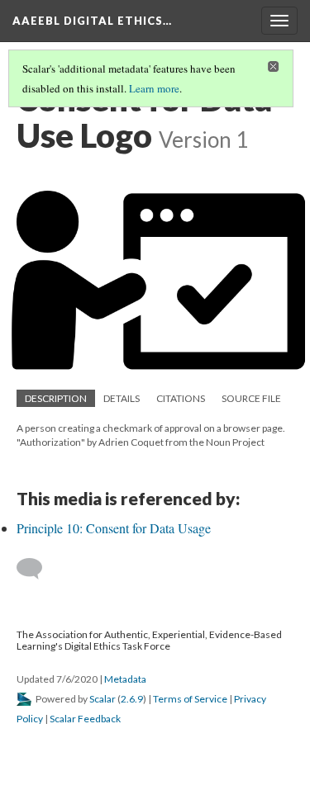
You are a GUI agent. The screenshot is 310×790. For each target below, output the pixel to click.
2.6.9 (132, 699)
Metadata (125, 679)
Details (121, 398)
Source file (251, 398)
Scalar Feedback (85, 718)
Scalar (102, 699)
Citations (180, 398)
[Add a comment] (37, 568)
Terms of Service (190, 699)
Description (56, 398)
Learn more (154, 88)
